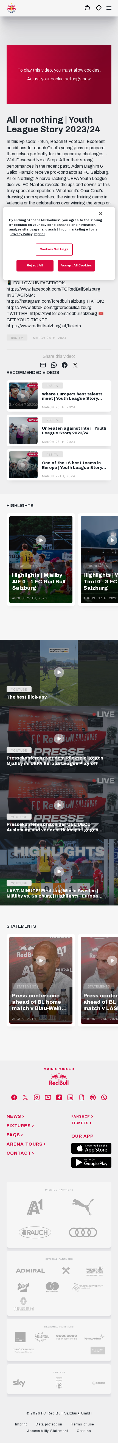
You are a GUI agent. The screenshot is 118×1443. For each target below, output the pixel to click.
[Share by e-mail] (43, 365)
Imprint (39, 234)
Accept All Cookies (76, 265)
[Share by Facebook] (64, 365)
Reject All (35, 265)
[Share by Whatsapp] (54, 365)
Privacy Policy (21, 234)
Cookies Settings (54, 249)
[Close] (101, 213)
